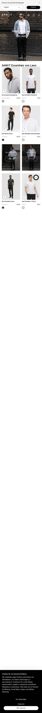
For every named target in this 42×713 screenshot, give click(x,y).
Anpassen (21, 704)
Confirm (33, 7)
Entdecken (11, 159)
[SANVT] (7, 15)
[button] (23, 15)
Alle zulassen (21, 708)
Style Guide (31, 159)
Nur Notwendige (21, 699)
